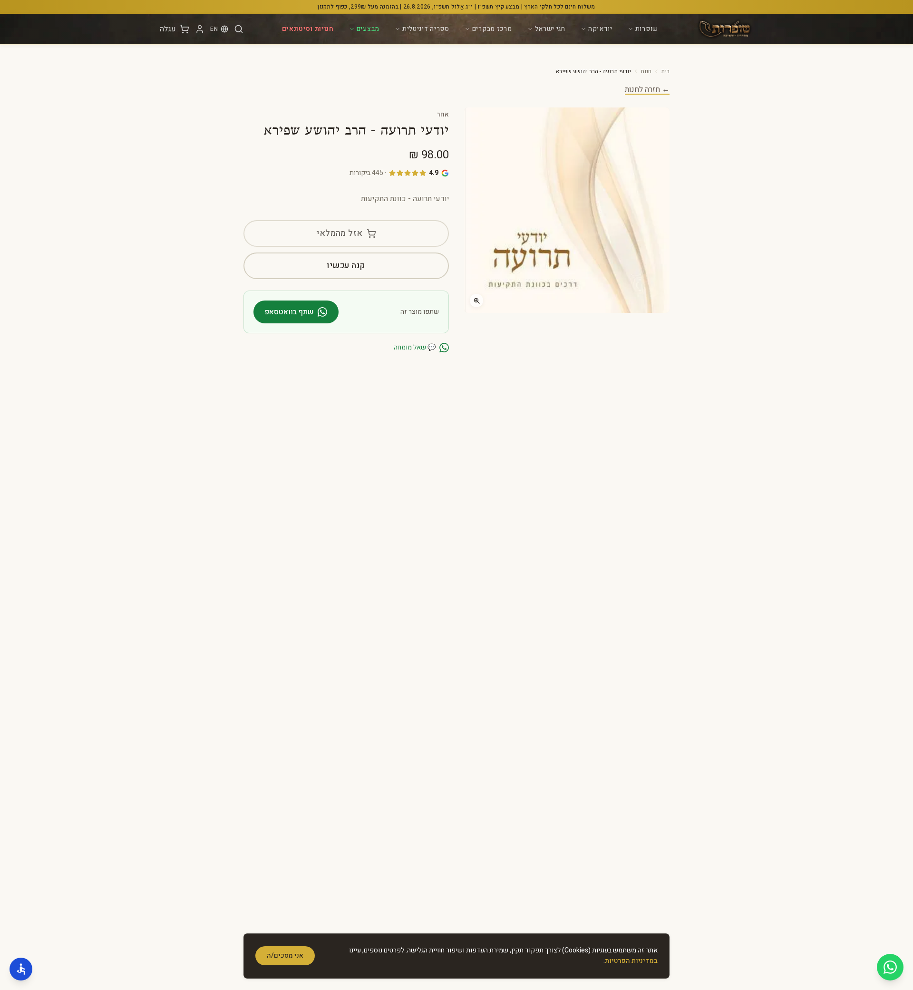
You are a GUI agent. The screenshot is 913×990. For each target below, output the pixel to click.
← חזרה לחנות (647, 89)
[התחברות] (199, 29)
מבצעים (368, 29)
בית (665, 71)
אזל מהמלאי (339, 233)
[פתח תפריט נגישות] (21, 969)
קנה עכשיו (346, 265)
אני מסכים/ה (285, 956)
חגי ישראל (550, 29)
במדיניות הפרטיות (631, 961)
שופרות (646, 29)
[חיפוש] (238, 29)
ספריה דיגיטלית (425, 29)
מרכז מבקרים (492, 29)
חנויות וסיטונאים (308, 29)
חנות (646, 71)
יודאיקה (600, 29)
